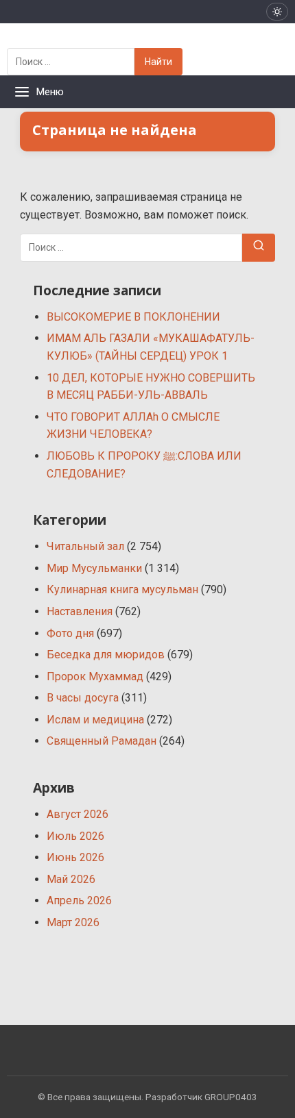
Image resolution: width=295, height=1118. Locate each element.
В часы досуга (83, 697)
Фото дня (70, 633)
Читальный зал (85, 546)
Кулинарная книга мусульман (122, 589)
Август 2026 (77, 814)
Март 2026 (73, 922)
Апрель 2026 (79, 900)
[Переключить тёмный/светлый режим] (277, 12)
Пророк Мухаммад (95, 676)
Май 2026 (71, 879)
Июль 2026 (75, 836)
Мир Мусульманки (94, 568)
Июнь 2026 (75, 857)
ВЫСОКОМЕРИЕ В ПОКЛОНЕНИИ (133, 316)
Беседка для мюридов (106, 654)
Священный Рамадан (101, 740)
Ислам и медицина (95, 719)
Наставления (80, 611)
